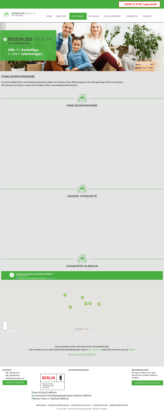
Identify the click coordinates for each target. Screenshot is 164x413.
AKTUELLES (94, 16)
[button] (61, 16)
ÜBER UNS (61, 16)
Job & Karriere (94, 350)
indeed (131, 350)
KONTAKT (147, 16)
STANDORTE (132, 16)
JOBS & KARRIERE (112, 16)
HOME (49, 16)
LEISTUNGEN (77, 16)
